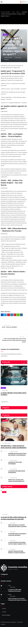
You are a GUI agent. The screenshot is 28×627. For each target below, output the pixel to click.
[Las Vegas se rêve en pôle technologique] (4, 462)
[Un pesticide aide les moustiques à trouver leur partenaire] (4, 533)
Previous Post (7, 325)
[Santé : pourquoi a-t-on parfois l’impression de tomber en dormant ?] (4, 525)
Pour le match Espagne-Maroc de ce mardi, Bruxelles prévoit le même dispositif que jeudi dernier (14, 340)
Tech (9, 585)
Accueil (4, 608)
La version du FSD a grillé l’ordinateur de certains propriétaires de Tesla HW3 (15, 591)
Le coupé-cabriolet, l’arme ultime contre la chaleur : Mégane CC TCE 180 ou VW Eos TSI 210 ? (17, 544)
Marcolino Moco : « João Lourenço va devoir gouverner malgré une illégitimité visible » (13, 447)
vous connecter (10, 354)
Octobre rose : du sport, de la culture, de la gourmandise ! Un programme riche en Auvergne (16, 481)
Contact (4, 611)
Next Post (22, 336)
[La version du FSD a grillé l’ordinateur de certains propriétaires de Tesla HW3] (14, 501)
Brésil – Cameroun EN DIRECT (9, 327)
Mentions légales (6, 615)
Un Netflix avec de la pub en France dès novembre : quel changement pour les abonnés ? (17, 455)
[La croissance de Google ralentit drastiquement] (4, 471)
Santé (9, 594)
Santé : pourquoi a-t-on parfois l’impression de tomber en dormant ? (17, 526)
